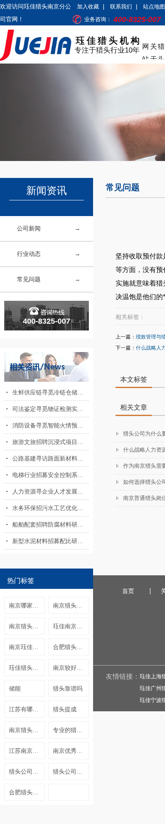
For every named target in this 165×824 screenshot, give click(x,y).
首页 (128, 591)
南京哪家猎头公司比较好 (27, 605)
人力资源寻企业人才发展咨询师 (50, 491)
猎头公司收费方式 (27, 771)
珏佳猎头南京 (26, 667)
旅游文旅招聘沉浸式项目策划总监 (50, 441)
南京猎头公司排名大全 (27, 626)
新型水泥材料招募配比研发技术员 (50, 541)
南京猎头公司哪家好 (27, 730)
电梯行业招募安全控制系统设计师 (50, 475)
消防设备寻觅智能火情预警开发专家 (50, 425)
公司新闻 (29, 228)
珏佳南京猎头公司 (71, 626)
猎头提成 (65, 709)
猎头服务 (161, 48)
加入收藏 (88, 6)
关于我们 (153, 48)
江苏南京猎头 (26, 750)
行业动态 (29, 253)
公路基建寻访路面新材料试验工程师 (50, 458)
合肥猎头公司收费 (27, 792)
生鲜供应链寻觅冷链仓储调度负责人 (50, 392)
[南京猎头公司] (36, 45)
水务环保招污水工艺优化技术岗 (50, 508)
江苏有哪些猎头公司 (27, 709)
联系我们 (121, 6)
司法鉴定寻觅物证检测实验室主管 (50, 408)
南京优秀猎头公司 (71, 750)
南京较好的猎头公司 (71, 667)
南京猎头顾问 (70, 605)
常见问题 (29, 279)
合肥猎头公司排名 (71, 647)
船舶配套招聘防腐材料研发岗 (50, 524)
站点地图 (154, 6)
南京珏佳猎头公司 (27, 647)
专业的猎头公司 (71, 730)
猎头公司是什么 (71, 771)
